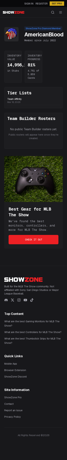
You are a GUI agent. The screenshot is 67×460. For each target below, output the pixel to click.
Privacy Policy (12, 416)
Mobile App (10, 363)
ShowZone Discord (15, 376)
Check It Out (33, 239)
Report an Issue (13, 410)
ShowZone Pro (13, 397)
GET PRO (57, 3)
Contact (9, 403)
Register (42, 3)
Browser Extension (15, 370)
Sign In (28, 3)
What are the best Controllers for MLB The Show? (32, 332)
